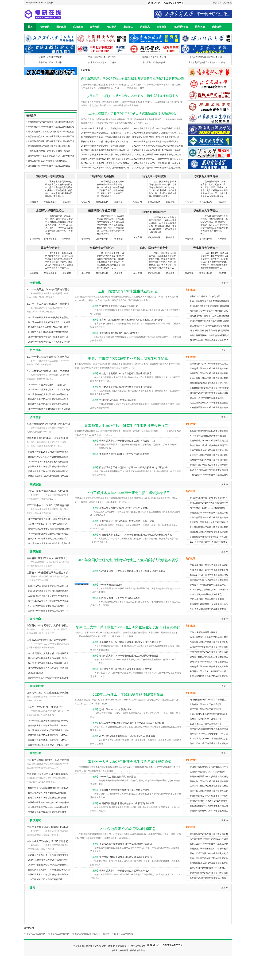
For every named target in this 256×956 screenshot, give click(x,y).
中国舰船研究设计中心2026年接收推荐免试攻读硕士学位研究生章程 (47, 774)
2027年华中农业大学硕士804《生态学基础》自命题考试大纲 (160, 128)
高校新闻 (161, 26)
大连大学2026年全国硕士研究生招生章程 (209, 378)
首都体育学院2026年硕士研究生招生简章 (209, 517)
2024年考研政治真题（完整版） (205, 632)
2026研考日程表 (35, 673)
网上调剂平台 (180, 26)
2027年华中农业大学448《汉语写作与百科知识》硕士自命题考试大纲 (48, 505)
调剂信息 (145, 26)
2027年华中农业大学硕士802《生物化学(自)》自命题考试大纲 (110, 133)
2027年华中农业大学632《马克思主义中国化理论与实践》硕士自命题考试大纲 (117, 163)
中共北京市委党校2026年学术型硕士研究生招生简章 (125, 387)
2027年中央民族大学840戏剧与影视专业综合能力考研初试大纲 (110, 150)
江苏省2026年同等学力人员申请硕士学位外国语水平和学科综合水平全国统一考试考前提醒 (47, 640)
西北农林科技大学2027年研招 (102, 62)
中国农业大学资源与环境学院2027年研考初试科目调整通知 (47, 827)
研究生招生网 (50, 202)
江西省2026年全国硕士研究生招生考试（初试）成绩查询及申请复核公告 (47, 573)
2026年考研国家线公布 (110, 584)
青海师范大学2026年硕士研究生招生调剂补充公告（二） (128, 426)
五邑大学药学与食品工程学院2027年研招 (206, 62)
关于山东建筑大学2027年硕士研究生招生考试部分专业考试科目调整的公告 (132, 78)
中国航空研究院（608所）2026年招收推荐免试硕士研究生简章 (48, 760)
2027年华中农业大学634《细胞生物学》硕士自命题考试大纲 (160, 159)
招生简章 (67, 202)
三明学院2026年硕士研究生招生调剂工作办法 (49, 151)
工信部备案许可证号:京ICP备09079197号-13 (94, 946)
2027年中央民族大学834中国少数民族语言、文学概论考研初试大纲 (163, 150)
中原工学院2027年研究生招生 (102, 57)
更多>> (224, 283)
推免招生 (128, 26)
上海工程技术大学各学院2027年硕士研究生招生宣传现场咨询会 (132, 113)
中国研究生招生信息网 (34, 934)
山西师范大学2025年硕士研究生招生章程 (209, 373)
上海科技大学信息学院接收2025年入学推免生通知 (124, 790)
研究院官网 (34, 239)
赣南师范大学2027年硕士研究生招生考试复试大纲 (155, 137)
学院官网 (86, 202)
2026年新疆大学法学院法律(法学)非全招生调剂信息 (48, 424)
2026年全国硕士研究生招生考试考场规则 (119, 598)
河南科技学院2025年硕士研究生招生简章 (209, 407)
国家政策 (61, 26)
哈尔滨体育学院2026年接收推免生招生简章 (48, 807)
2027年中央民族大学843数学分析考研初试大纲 (103, 146)
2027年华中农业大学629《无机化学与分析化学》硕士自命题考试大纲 (113, 167)
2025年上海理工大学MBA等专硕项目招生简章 (128, 694)
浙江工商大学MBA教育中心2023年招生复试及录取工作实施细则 (131, 723)
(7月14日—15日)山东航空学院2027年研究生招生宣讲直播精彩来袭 (132, 96)
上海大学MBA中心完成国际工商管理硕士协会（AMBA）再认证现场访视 (48, 693)
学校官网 (34, 202)
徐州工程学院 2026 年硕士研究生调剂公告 (47, 161)
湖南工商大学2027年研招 (50, 62)
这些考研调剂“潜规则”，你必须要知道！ (119, 333)
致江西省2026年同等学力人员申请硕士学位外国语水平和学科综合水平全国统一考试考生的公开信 (47, 626)
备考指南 (95, 26)
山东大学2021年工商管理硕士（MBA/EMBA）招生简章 (127, 736)
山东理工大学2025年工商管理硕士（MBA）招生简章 (45, 707)
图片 (32, 887)
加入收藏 (227, 2)
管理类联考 (37, 685)
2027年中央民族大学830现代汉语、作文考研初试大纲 (106, 154)
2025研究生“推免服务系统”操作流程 (117, 776)
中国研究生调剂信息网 (58, 934)
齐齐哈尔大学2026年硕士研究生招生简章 (47, 812)
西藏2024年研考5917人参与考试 (205, 296)
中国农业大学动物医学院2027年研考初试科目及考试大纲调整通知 (47, 841)
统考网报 (200, 26)
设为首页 (217, 2)
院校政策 (78, 26)
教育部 (106, 934)
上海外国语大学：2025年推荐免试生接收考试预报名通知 (128, 761)
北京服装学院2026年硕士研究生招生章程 (209, 527)
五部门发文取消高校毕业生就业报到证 (128, 291)
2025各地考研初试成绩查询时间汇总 (128, 829)
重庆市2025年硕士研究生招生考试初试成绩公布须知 (125, 844)
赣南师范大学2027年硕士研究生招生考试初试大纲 (104, 141)
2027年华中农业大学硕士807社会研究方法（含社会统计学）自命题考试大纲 (116, 128)
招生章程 (170, 202)
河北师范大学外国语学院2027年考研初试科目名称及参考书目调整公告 (114, 159)
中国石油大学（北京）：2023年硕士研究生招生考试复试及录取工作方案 (135, 534)
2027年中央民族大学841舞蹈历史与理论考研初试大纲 (157, 146)
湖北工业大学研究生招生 (153, 62)
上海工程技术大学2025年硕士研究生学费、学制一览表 (126, 521)
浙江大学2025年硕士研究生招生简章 (207, 398)
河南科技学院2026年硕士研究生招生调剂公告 (49, 146)
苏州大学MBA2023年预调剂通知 (115, 709)
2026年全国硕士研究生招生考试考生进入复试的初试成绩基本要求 (128, 560)
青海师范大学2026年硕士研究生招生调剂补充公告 (51, 127)
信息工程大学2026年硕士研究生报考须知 (47, 797)
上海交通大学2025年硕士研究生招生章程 (209, 368)
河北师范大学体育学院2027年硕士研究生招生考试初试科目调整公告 (164, 167)
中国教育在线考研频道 (122, 934)
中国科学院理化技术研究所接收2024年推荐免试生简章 (126, 803)
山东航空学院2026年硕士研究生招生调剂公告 (49, 165)
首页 (30, 26)
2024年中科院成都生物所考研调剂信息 (208, 435)
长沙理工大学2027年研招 (154, 57)
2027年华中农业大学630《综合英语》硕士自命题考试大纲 (159, 163)
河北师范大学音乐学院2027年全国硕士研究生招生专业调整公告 (162, 154)
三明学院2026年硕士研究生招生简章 (117, 400)
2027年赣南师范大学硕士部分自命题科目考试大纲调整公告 (108, 137)
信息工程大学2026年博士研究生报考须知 (47, 793)
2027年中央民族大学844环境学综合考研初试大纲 (155, 141)
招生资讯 (111, 26)
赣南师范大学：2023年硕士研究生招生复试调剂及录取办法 (128, 655)
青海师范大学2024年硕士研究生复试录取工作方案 (124, 870)
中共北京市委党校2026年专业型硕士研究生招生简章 (128, 358)
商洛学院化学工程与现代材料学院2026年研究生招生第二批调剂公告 (133, 467)
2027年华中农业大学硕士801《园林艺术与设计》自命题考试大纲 (162, 133)
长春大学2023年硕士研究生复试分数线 (208, 878)
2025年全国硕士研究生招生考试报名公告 (209, 570)
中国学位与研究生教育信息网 (86, 934)
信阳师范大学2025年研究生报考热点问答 (209, 532)
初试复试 (35, 820)
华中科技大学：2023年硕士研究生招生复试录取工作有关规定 (130, 642)
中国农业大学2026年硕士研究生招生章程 (209, 512)
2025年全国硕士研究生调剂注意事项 (207, 599)
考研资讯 (44, 26)
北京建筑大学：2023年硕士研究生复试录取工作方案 (125, 669)
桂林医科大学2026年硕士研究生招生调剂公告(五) (47, 438)
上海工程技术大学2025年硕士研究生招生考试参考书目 (128, 493)
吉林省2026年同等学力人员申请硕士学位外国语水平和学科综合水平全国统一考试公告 (47, 558)
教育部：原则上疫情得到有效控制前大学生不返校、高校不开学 (131, 319)
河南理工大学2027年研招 (50, 57)
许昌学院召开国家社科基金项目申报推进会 (209, 335)
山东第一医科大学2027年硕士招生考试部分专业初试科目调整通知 (47, 491)
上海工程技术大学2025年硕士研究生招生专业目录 (124, 508)
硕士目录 (217, 26)
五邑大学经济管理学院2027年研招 (206, 57)
